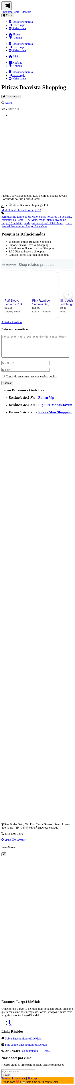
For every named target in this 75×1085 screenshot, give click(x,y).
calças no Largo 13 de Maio (55, 216)
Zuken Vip (46, 397)
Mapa (8, 839)
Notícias (17, 62)
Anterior (6, 322)
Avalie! (9, 102)
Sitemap (32, 1078)
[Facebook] (10, 1021)
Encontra (16, 11)
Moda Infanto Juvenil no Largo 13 (21, 210)
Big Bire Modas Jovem (55, 405)
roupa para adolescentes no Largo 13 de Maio (36, 225)
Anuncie (17, 37)
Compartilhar (12, 96)
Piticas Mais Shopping (55, 412)
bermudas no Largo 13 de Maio (19, 216)
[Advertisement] (37, 154)
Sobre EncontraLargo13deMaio (23, 1038)
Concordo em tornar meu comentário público (31, 376)
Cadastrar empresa (22, 21)
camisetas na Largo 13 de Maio (19, 219)
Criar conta (19, 28)
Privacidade (18, 1078)
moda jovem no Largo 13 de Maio (43, 223)
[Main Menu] (6, 5)
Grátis (46, 1050)
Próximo (17, 322)
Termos (5, 1078)
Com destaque (30, 1050)
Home (16, 34)
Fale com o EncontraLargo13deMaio (26, 1044)
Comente (20, 839)
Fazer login (18, 25)
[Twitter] (10, 1024)
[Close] (3, 854)
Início (15, 56)
